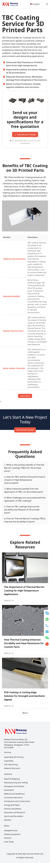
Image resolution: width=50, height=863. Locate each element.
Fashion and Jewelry (12, 808)
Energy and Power (12, 805)
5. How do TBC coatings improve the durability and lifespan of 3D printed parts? (21, 509)
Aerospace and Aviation (14, 786)
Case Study (9, 841)
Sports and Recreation (13, 816)
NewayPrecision (11, 830)
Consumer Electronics (13, 797)
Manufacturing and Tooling (16, 782)
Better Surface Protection (14, 368)
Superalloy (8, 761)
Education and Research (14, 812)
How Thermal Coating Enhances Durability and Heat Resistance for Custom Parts (24, 643)
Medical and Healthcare (14, 794)
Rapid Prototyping (12, 779)
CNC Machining (11, 764)
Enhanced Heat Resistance (14, 259)
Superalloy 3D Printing (13, 757)
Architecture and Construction (17, 801)
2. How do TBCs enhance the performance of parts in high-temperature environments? (24, 479)
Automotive (9, 790)
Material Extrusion (12, 768)
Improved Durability (11, 296)
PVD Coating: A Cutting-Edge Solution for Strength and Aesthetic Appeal (24, 696)
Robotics (7, 820)
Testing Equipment (12, 834)
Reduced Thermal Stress (13, 331)
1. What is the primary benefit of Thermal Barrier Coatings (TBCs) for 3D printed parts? (24, 467)
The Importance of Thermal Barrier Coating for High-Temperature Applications (24, 590)
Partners (7, 838)
